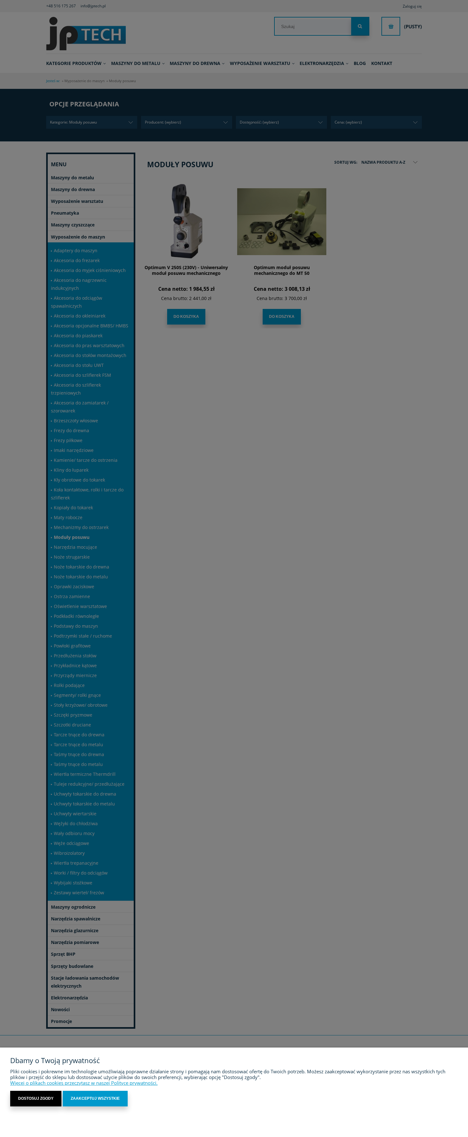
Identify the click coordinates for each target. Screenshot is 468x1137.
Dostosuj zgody (35, 1098)
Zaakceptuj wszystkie (95, 1098)
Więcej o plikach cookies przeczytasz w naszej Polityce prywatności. (84, 1083)
